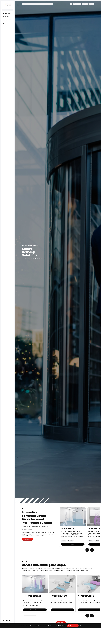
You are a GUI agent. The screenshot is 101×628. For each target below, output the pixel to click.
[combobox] (37, 4)
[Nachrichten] (71, 4)
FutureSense (71, 544)
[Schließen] (80, 626)
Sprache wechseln (71, 625)
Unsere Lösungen (26, 539)
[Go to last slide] (87, 550)
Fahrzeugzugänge (61, 609)
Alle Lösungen (60, 622)
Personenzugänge (34, 609)
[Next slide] (92, 550)
